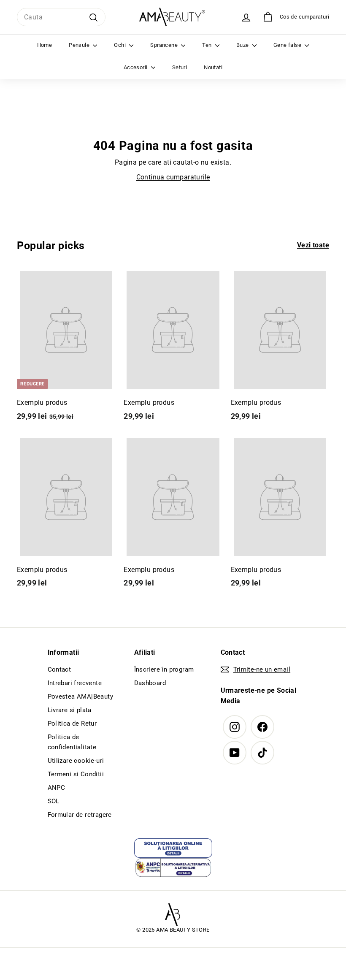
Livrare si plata (70, 710)
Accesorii (136, 67)
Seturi (179, 67)
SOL (53, 801)
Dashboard (150, 683)
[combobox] (61, 17)
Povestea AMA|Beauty (81, 696)
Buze (243, 45)
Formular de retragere (80, 815)
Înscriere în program (164, 669)
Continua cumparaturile (173, 177)
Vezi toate (313, 245)
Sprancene (164, 45)
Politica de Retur (72, 723)
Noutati (213, 67)
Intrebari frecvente (75, 683)
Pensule (80, 45)
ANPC (56, 787)
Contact (59, 669)
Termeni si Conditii (76, 774)
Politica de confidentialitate (72, 742)
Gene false (288, 45)
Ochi (120, 45)
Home (44, 45)
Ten (207, 45)
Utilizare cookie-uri (76, 760)
